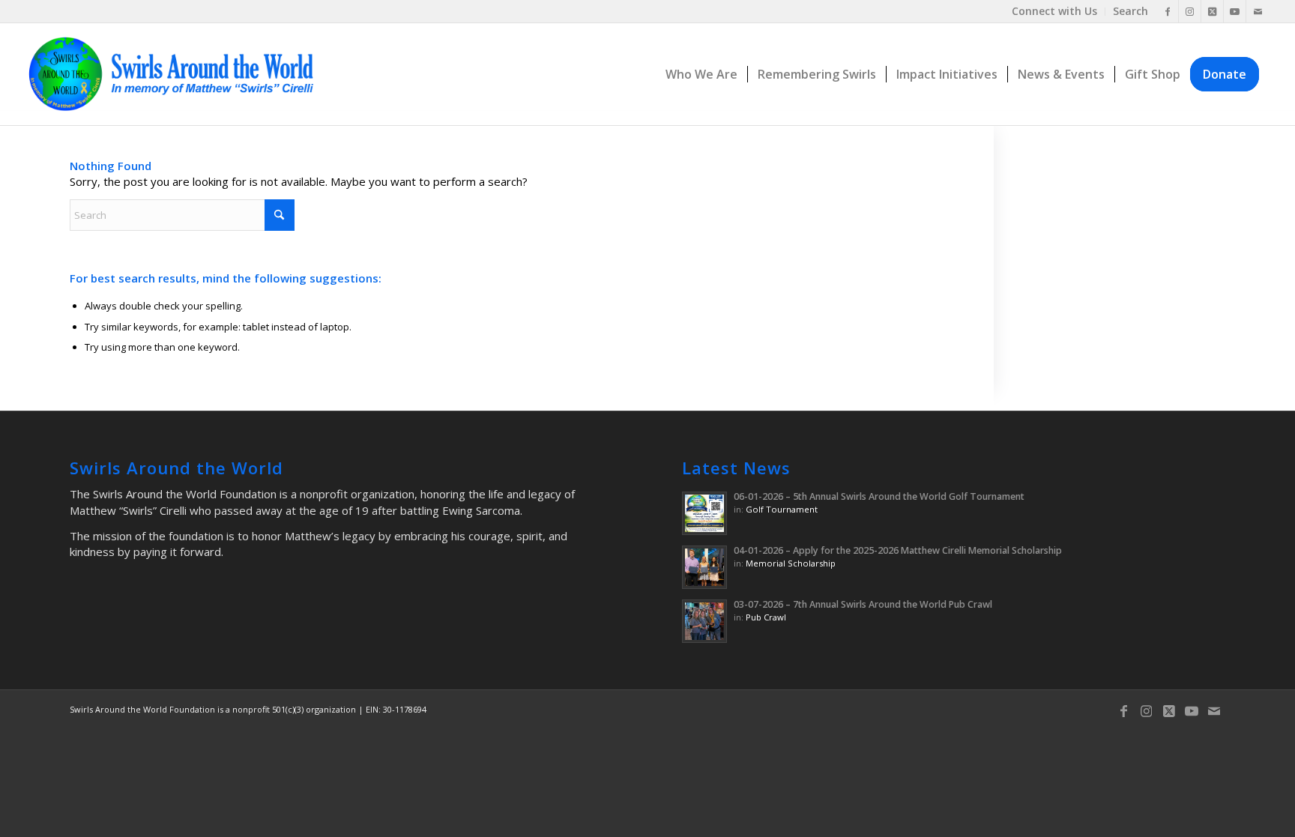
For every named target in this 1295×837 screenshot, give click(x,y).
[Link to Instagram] (1190, 11)
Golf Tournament (782, 509)
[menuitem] (1054, 11)
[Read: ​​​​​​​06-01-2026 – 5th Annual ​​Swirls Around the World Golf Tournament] (704, 513)
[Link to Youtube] (1235, 11)
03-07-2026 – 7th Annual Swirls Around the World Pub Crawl (863, 604)
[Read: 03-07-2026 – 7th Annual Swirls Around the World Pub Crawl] (704, 621)
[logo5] (177, 74)
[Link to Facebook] (1167, 11)
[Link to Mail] (1257, 11)
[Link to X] (1212, 11)
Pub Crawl (766, 617)
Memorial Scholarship (791, 563)
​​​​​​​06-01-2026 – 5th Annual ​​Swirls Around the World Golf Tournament (879, 496)
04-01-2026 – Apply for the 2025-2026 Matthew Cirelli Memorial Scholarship (898, 550)
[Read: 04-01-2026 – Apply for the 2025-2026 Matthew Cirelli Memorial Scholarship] (704, 567)
